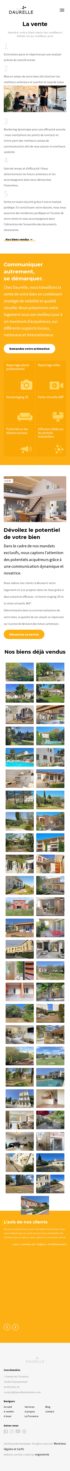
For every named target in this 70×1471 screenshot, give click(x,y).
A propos (30, 1411)
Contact (49, 1411)
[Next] (15, 1327)
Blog (47, 1406)
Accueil (8, 1406)
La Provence (31, 1416)
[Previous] (7, 1327)
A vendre (9, 1411)
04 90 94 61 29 (11, 1387)
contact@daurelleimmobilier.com (22, 1392)
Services (30, 1406)
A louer (8, 1416)
